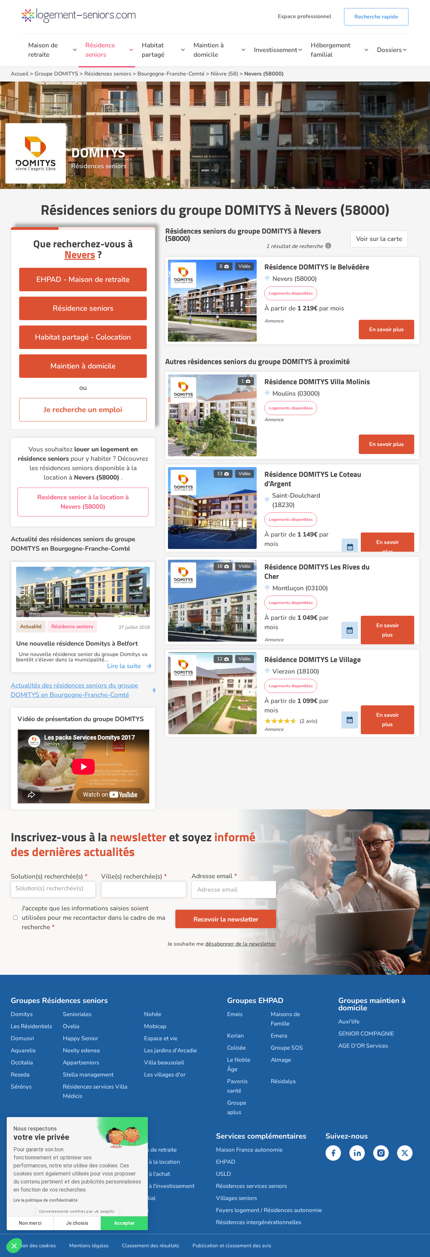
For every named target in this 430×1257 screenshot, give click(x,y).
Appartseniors (81, 1062)
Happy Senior (80, 1038)
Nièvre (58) (224, 74)
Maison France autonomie (249, 1150)
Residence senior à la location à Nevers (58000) (83, 502)
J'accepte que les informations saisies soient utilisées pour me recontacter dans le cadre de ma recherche (93, 918)
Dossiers (389, 50)
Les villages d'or (164, 1074)
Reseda (20, 1074)
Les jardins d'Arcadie (170, 1050)
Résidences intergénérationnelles (258, 1222)
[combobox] (53, 889)
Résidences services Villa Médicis (95, 1091)
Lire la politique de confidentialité (45, 1200)
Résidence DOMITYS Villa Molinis (317, 381)
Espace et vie (160, 1038)
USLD (223, 1174)
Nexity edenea (81, 1050)
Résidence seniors (100, 50)
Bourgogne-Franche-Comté (171, 74)
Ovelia (71, 1026)
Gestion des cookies (33, 1245)
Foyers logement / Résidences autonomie (269, 1210)
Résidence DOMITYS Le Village (312, 659)
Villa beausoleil (164, 1062)
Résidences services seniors (251, 1186)
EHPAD (225, 1162)
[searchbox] (53, 888)
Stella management (88, 1074)
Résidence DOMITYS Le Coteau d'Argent (312, 478)
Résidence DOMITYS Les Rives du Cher (317, 571)
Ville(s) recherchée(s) (131, 876)
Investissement (275, 50)
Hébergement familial (330, 50)
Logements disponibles (291, 293)
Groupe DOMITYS (56, 74)
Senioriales (77, 1014)
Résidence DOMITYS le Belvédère (316, 266)
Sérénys (21, 1087)
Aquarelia (23, 1050)
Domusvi (22, 1038)
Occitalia (22, 1062)
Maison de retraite (43, 50)
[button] (14, 1246)
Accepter (124, 1223)
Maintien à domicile (209, 50)
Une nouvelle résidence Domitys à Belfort (77, 643)
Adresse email (211, 876)
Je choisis (77, 1223)
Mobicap (155, 1026)
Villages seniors (236, 1198)
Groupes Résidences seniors (59, 1000)
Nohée (152, 1014)
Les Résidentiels (31, 1026)
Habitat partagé (153, 50)
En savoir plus (386, 329)
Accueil (20, 74)
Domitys (22, 1014)
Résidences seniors (107, 74)
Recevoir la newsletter (226, 919)
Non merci (30, 1223)
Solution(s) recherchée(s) (47, 876)
